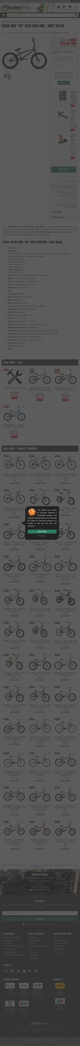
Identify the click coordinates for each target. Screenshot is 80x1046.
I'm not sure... (42, 536)
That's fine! (42, 531)
